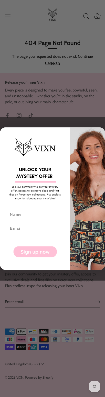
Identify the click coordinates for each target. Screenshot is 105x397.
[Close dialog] (100, 132)
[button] (35, 251)
